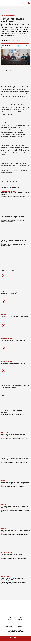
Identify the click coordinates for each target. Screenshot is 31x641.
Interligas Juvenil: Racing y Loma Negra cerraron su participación (13, 217)
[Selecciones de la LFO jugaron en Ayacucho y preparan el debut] (15, 446)
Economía (3, 480)
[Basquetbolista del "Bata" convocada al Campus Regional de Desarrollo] (15, 589)
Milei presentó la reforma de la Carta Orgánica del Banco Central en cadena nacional (15, 483)
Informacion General (6, 290)
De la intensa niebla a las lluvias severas (13, 340)
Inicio (9, 617)
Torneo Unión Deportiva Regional (9, 15)
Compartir (5, 45)
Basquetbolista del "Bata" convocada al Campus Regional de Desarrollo (13, 579)
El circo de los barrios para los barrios (13, 363)
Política (9, 619)
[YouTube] (18, 612)
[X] (23, 612)
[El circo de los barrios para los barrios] (15, 352)
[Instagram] (13, 612)
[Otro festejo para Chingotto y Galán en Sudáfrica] (15, 422)
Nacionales (9, 624)
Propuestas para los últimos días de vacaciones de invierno (12, 555)
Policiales (3, 314)
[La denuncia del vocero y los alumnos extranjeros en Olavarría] (15, 281)
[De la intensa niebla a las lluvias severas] (15, 330)
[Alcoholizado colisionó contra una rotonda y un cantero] (15, 541)
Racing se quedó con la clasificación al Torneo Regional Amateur (13, 241)
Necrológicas (9, 626)
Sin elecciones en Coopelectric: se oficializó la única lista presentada (15, 386)
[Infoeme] (7, 3)
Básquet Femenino (5, 576)
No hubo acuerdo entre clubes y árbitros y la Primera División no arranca (14, 507)
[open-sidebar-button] (29, 3)
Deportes (20, 617)
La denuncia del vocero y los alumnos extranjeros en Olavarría (13, 292)
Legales (20, 626)
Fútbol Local (4, 504)
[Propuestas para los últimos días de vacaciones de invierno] (15, 565)
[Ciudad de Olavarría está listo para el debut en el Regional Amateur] (15, 470)
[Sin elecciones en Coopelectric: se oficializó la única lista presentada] (15, 375)
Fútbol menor (4, 432)
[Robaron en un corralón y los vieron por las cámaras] (15, 305)
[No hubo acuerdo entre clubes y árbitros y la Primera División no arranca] (15, 517)
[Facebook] (8, 612)
